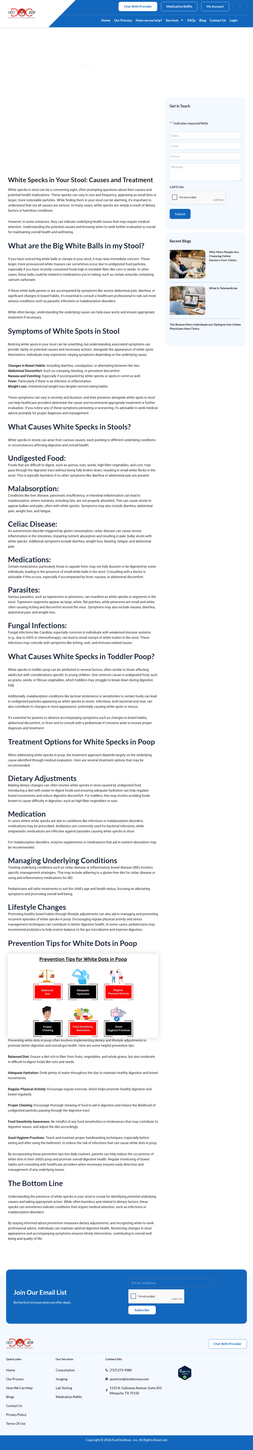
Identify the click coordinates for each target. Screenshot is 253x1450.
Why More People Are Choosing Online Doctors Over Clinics (224, 256)
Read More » (215, 265)
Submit (180, 214)
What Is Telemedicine (223, 288)
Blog (202, 20)
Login (234, 20)
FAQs (191, 20)
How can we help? (149, 20)
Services (172, 20)
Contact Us (218, 20)
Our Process (123, 20)
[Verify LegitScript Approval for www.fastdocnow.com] (185, 1372)
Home (105, 20)
